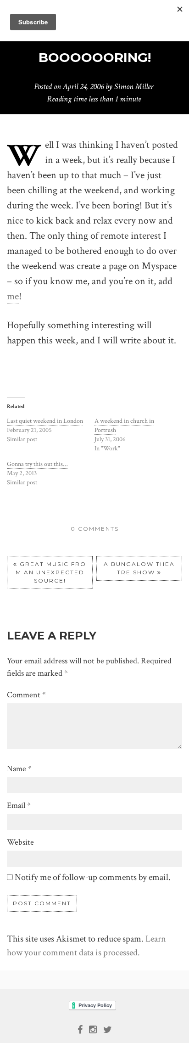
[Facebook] (80, 1029)
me (13, 296)
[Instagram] (93, 1029)
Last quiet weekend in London (45, 421)
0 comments (95, 528)
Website (20, 842)
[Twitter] (107, 1029)
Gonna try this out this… (37, 464)
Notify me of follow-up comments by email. (93, 877)
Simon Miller (133, 86)
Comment (26, 695)
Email (19, 805)
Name (19, 768)
